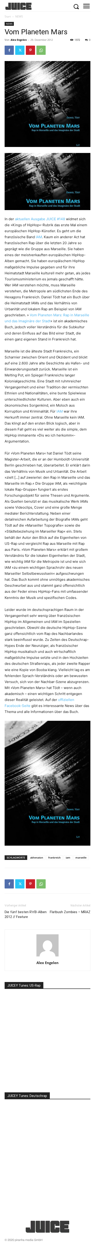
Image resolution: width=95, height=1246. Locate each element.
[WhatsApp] (41, 50)
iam (68, 857)
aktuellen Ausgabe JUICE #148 (40, 219)
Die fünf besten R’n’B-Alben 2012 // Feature (26, 914)
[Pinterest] (30, 50)
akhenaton (36, 857)
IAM (39, 237)
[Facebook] (9, 50)
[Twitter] (19, 50)
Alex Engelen (19, 39)
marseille (80, 857)
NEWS (19, 16)
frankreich (54, 857)
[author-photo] (47, 956)
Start (8, 16)
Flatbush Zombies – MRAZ (70, 912)
